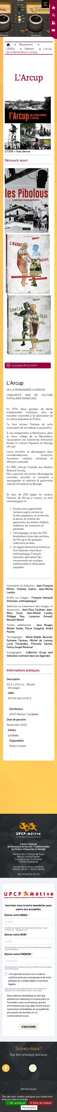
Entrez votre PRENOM (18, 954)
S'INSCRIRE (28, 1026)
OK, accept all (17, 1103)
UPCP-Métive (8, 45)
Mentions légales (28, 1089)
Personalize (29, 1107)
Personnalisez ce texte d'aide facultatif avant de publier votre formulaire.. (28, 948)
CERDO (10, 48)
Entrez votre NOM (16, 934)
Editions (29, 48)
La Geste (33, 714)
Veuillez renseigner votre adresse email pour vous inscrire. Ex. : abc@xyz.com (26, 929)
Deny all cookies (41, 1103)
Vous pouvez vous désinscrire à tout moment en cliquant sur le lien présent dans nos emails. (25, 990)
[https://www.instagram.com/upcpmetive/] (6, 1071)
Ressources (26, 44)
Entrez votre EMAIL (16, 915)
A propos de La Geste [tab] (24, 365)
